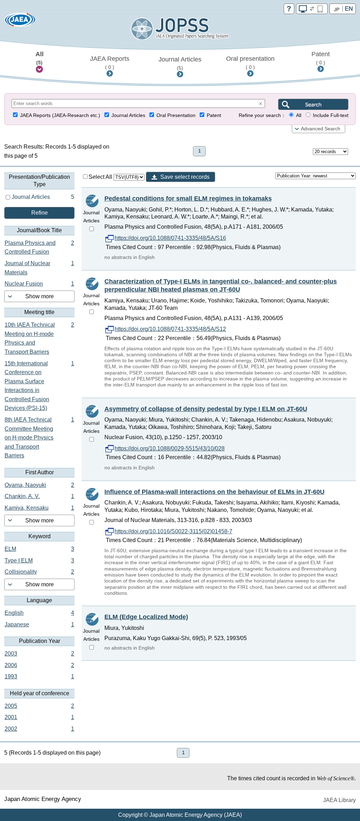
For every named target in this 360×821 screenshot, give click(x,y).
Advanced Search (320, 128)
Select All (101, 177)
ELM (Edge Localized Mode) (146, 616)
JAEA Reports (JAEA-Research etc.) (60, 115)
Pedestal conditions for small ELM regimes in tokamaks (188, 198)
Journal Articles (180, 63)
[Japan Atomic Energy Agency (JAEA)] (20, 22)
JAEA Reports (109, 62)
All (40, 58)
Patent (320, 58)
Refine (39, 213)
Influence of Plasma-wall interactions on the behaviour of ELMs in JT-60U (214, 491)
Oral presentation (250, 62)
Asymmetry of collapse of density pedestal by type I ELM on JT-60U (205, 408)
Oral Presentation (175, 115)
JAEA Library (339, 800)
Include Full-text (330, 115)
